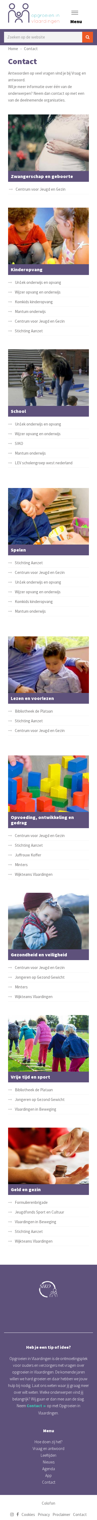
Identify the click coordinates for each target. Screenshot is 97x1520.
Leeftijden (48, 1455)
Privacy (44, 1514)
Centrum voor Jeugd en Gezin (40, 189)
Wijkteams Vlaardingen (34, 874)
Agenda (48, 1468)
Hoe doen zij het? (48, 1441)
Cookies (28, 1514)
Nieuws (48, 1462)
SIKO (19, 443)
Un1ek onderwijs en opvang (38, 282)
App (48, 1475)
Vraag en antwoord (48, 1448)
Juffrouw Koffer (28, 854)
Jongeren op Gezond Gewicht (40, 977)
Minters (21, 864)
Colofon (48, 1503)
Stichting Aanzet (29, 330)
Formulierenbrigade (31, 1202)
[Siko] (48, 1289)
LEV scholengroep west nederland (43, 462)
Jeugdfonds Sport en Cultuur (39, 1211)
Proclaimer (61, 1514)
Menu (76, 21)
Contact (31, 48)
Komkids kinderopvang (34, 301)
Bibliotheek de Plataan (34, 710)
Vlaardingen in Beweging (35, 1109)
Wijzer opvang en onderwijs (38, 292)
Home (13, 48)
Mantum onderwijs (30, 311)
